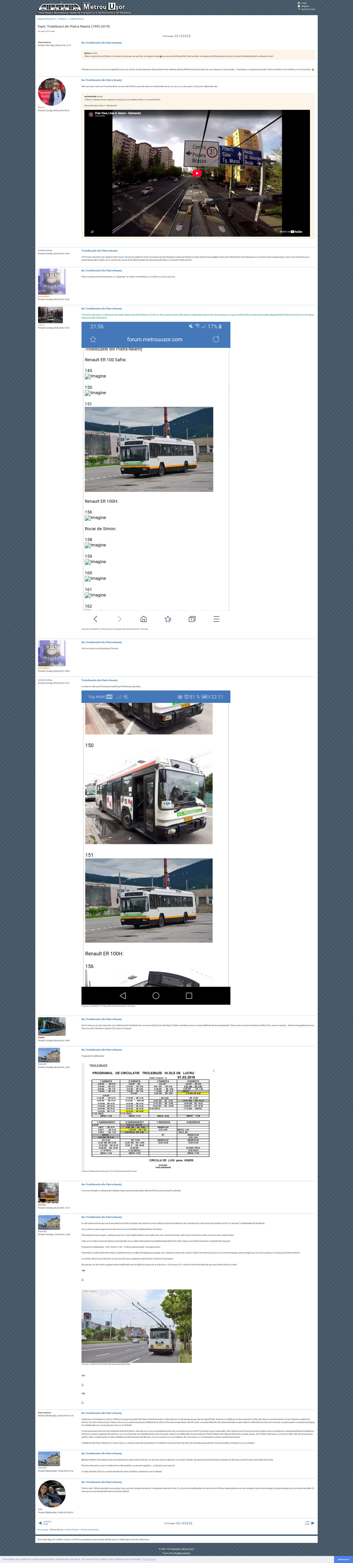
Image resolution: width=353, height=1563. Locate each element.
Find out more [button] (149, 1559)
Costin (41, 1037)
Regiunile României (46, 18)
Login (302, 3)
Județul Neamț (76, 18)
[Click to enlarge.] (155, 475)
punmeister (43, 296)
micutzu (42, 1204)
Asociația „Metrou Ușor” (183, 1548)
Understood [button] (343, 1559)
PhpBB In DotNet (182, 1553)
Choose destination (90, 1529)
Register (303, 6)
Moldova (62, 18)
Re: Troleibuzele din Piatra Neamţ (101, 42)
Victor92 (42, 1064)
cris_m (41, 324)
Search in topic (306, 9)
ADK (40, 1509)
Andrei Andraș (45, 250)
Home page (42, 1529)
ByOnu (41, 107)
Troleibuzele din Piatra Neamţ (99, 250)
